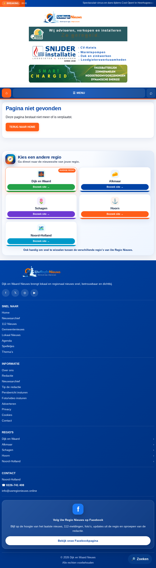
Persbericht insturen (15, 392)
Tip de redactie (11, 387)
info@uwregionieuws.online (19, 490)
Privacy (6, 409)
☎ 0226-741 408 (13, 485)
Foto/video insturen (14, 398)
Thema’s (7, 351)
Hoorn (6, 455)
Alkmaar (7, 444)
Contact (7, 420)
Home (6, 312)
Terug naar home (22, 126)
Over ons (8, 370)
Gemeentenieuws (13, 329)
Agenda (7, 340)
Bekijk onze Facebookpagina (78, 540)
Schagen (7, 449)
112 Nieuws (9, 323)
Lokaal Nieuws (11, 335)
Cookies (7, 414)
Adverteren (9, 403)
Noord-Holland (11, 461)
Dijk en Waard (11, 438)
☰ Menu (79, 92)
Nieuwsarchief (11, 318)
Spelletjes (8, 346)
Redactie (7, 375)
